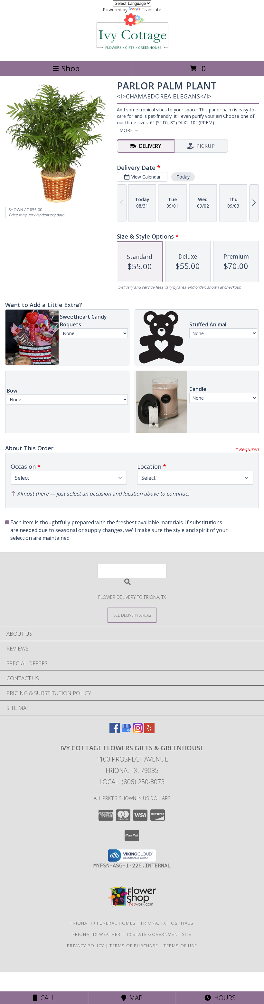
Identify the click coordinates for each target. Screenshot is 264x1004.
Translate (151, 9)
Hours (223, 997)
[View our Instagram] (138, 731)
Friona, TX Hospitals (167, 923)
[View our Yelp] (149, 731)
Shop (70, 68)
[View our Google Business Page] (126, 731)
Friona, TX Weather (96, 934)
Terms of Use (180, 945)
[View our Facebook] (114, 731)
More (126, 130)
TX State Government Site (159, 934)
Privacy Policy (85, 945)
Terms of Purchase (133, 945)
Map (134, 997)
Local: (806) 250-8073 (132, 781)
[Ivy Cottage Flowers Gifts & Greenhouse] (132, 51)
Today (183, 177)
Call (46, 997)
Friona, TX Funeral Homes (103, 923)
